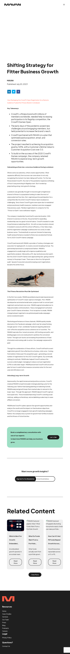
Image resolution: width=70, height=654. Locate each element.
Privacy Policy (6, 638)
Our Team (5, 620)
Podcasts (5, 628)
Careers (5, 631)
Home (4, 611)
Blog (3, 625)
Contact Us (6, 646)
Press (4, 622)
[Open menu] (64, 4)
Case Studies (6, 614)
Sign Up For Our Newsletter (25, 479)
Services (5, 617)
